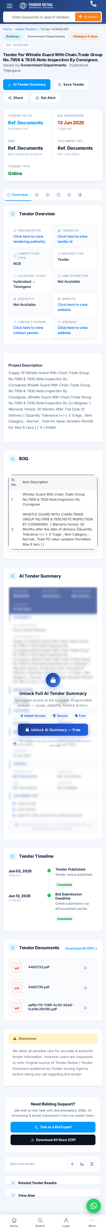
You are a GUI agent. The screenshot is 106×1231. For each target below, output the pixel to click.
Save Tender (73, 84)
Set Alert (48, 98)
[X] (92, 1164)
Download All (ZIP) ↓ (81, 948)
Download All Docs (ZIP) (56, 1140)
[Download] (85, 967)
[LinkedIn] (82, 1164)
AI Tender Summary (29, 84)
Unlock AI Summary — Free (55, 730)
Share (18, 98)
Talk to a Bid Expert (56, 1127)
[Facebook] (72, 1164)
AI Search (90, 17)
